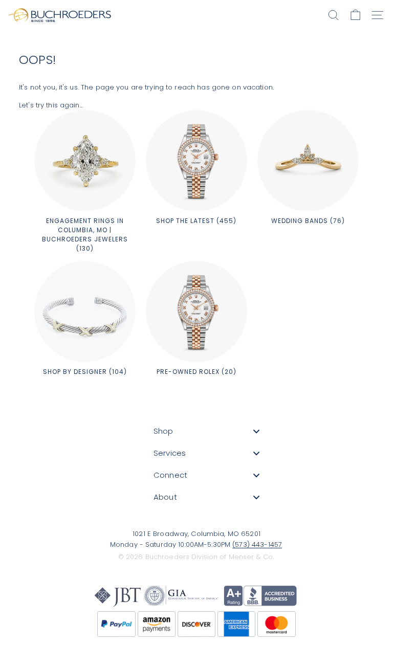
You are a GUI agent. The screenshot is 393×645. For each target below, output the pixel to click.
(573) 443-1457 (257, 544)
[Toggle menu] (256, 431)
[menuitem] (206, 431)
